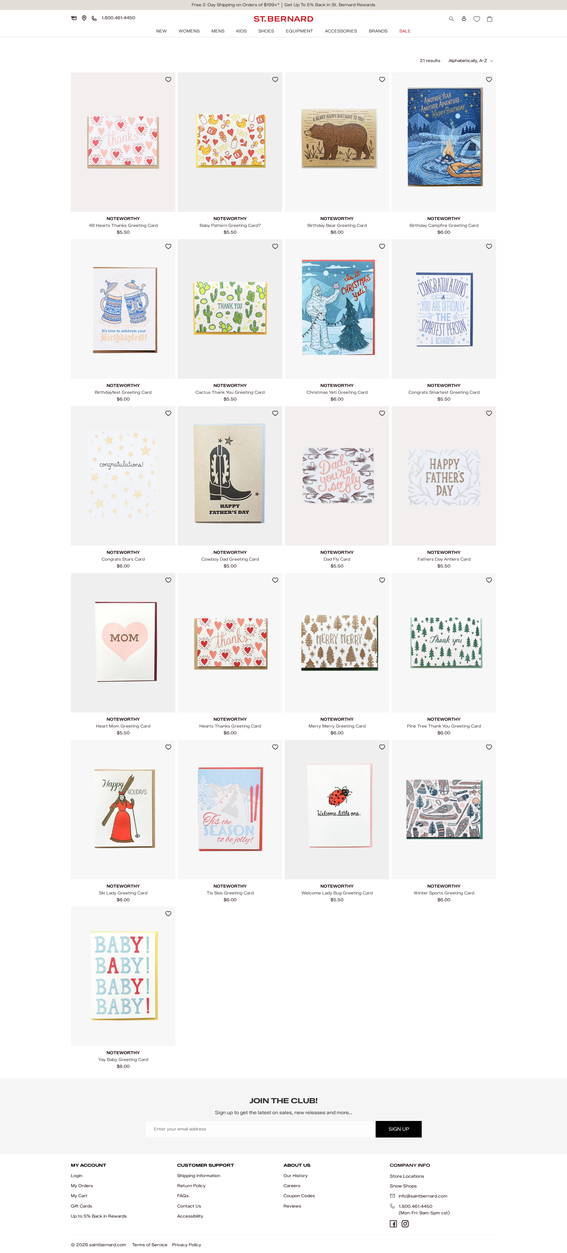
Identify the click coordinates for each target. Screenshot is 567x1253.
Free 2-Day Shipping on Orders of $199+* (235, 4)
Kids (241, 31)
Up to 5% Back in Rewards (99, 1216)
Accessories (341, 31)
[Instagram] (405, 1223)
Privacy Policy (186, 1244)
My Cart (79, 1195)
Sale (405, 31)
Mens (217, 31)
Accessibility (190, 1216)
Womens (189, 31)
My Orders (82, 1185)
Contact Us (189, 1206)
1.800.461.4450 (415, 1206)
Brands (378, 31)
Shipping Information (198, 1175)
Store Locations (407, 1176)
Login (76, 1175)
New (161, 31)
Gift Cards (81, 1206)
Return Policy (191, 1185)
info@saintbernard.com (423, 1196)
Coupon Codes (299, 1195)
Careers (292, 1185)
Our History (296, 1175)
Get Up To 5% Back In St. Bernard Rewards (329, 4)
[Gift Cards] (74, 18)
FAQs (183, 1195)
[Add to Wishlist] (168, 79)
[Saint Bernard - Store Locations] (84, 18)
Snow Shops (403, 1186)
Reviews (292, 1206)
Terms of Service (149, 1244)
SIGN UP (399, 1129)
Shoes (266, 31)
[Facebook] (393, 1223)
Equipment (299, 31)
